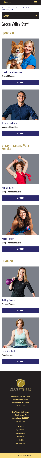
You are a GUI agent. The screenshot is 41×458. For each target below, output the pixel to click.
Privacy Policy (20, 443)
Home (4, 8)
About (6, 16)
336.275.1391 (20, 406)
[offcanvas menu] (35, 2)
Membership (20, 433)
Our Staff (26, 8)
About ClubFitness (14, 8)
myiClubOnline (20, 430)
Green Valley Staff (7, 10)
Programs (20, 437)
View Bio (20, 82)
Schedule (21, 440)
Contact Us (20, 426)
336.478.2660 (20, 421)
